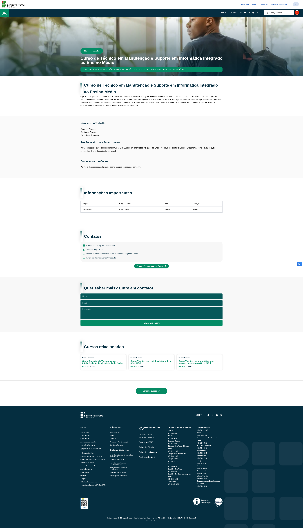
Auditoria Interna (86, 469)
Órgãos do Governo (248, 4)
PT (235, 13)
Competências (85, 439)
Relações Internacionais (88, 482)
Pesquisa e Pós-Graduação (119, 442)
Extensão (113, 439)
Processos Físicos (145, 434)
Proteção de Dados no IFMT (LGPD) (92, 485)
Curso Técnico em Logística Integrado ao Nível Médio (151, 362)
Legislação (264, 4)
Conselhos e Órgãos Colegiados (91, 456)
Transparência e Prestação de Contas (90, 449)
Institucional (84, 432)
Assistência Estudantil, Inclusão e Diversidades (121, 455)
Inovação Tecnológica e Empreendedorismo (118, 463)
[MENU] (4, 12)
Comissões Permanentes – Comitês (92, 459)
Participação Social (147, 457)
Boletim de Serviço (87, 453)
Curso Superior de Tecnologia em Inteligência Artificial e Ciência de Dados (102, 362)
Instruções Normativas (88, 445)
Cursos (94, 69)
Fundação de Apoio (87, 463)
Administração (114, 432)
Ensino (112, 435)
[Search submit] (297, 12)
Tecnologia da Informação (118, 476)
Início (85, 69)
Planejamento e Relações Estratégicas (118, 468)
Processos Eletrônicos (146, 437)
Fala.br (223, 13)
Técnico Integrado (91, 51)
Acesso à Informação (279, 4)
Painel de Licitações (148, 452)
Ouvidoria (83, 475)
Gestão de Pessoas (116, 445)
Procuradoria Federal (87, 466)
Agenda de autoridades (88, 442)
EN (232, 13)
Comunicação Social (117, 460)
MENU (4, 15)
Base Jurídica (85, 435)
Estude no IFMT (146, 442)
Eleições (83, 479)
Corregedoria (84, 472)
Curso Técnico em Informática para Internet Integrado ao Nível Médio (196, 362)
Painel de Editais (146, 447)
